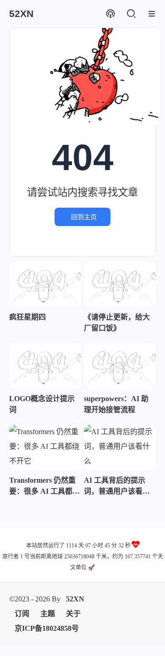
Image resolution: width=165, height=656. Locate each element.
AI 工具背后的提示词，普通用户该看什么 (117, 486)
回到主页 (84, 217)
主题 (47, 613)
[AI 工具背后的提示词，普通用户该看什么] (120, 447)
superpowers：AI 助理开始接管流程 (116, 404)
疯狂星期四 (27, 317)
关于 (73, 613)
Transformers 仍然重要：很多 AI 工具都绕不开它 (44, 486)
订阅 (22, 613)
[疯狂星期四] (45, 284)
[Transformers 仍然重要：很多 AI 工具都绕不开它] (45, 447)
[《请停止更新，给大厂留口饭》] (120, 284)
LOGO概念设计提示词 (42, 404)
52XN (75, 599)
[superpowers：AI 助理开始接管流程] (120, 366)
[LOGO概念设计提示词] (45, 366)
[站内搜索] (131, 14)
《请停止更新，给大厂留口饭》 (117, 322)
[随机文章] (110, 14)
